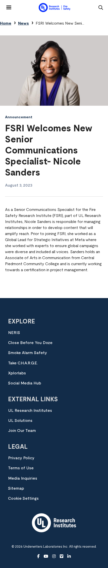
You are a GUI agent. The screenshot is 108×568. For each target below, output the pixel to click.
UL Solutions (20, 421)
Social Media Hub (24, 383)
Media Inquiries (22, 478)
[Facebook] (38, 556)
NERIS (14, 333)
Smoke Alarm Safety (27, 353)
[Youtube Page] (46, 556)
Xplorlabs (17, 373)
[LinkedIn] (69, 556)
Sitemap (16, 488)
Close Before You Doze (30, 343)
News (23, 23)
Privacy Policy (21, 458)
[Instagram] (54, 556)
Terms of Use (21, 468)
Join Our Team (22, 431)
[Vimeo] (61, 556)
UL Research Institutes (30, 411)
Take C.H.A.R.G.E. (23, 363)
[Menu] (6, 6)
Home (5, 23)
